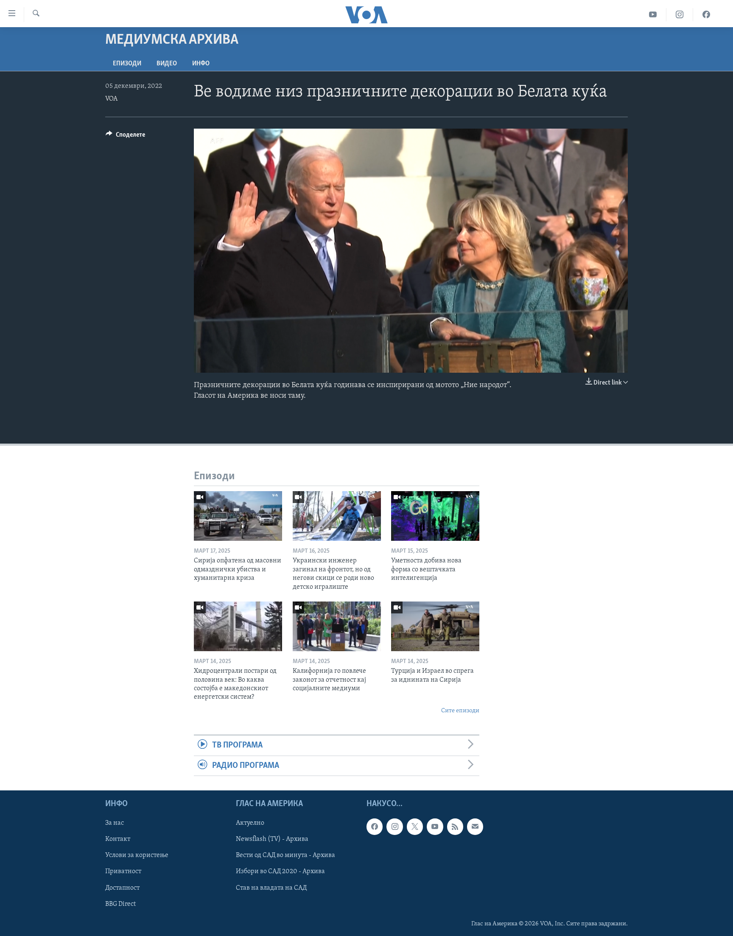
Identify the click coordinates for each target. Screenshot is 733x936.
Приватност (123, 871)
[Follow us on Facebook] (374, 826)
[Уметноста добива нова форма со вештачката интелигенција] (435, 516)
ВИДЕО (167, 63)
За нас (114, 823)
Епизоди (127, 63)
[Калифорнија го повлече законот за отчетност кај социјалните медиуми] (337, 626)
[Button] (125, 137)
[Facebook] (706, 14)
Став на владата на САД (271, 888)
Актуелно (250, 823)
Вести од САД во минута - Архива (285, 855)
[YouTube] (653, 14)
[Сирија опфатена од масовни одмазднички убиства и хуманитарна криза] (238, 516)
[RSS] (455, 826)
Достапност (122, 888)
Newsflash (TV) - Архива (272, 839)
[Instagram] (679, 14)
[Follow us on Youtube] (435, 826)
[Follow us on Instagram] (394, 826)
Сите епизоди (460, 711)
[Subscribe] (475, 826)
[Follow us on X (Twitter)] (415, 826)
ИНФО (201, 63)
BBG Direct (120, 904)
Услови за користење (136, 855)
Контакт (117, 839)
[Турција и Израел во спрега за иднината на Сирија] (435, 626)
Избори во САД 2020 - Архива (280, 871)
